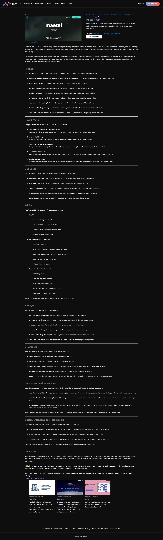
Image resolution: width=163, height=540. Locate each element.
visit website (94, 37)
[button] (26, 14)
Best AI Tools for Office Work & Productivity (106, 14)
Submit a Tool (152, 4)
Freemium (116, 34)
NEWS (70, 4)
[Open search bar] (21, 4)
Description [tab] (33, 42)
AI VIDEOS (80, 529)
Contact (141, 4)
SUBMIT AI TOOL (103, 529)
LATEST (56, 4)
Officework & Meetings (101, 34)
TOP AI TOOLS (39, 4)
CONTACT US (115, 529)
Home (88, 14)
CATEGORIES (28, 4)
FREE (49, 4)
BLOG (63, 4)
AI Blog (87, 529)
